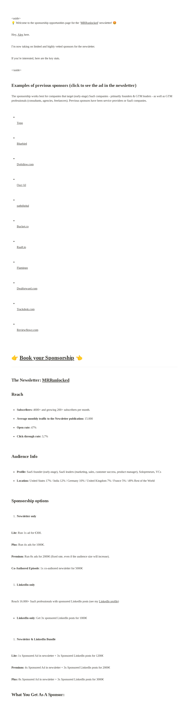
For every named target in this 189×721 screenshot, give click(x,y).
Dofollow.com (25, 164)
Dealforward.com (27, 288)
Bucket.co (23, 226)
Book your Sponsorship (47, 358)
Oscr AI (21, 185)
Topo (20, 123)
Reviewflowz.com (27, 329)
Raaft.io (21, 247)
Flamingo (22, 267)
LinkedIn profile (108, 601)
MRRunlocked (89, 22)
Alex (20, 34)
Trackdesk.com (26, 309)
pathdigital (23, 205)
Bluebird (22, 143)
